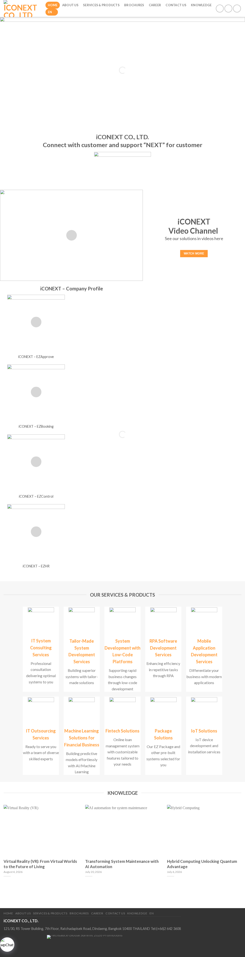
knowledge (201, 5)
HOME (53, 5)
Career (155, 5)
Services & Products (101, 5)
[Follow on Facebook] (220, 8)
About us (70, 5)
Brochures (134, 5)
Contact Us (176, 5)
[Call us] (228, 8)
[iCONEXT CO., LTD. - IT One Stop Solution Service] (21, 8)
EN (50, 12)
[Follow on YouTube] (237, 8)
